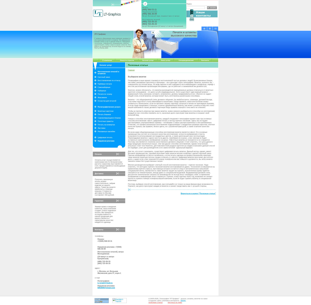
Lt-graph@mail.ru (105, 283)
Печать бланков (104, 114)
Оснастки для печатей (107, 101)
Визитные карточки (105, 111)
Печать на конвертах (106, 125)
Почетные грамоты (105, 121)
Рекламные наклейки (106, 131)
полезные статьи (155, 302)
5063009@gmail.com (106, 288)
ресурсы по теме (175, 302)
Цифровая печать (105, 137)
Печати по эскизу (105, 94)
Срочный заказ (104, 77)
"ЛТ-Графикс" (174, 298)
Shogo (183, 300)
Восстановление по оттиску (109, 80)
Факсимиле (102, 97)
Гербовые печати (105, 84)
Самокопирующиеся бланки (109, 118)
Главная (131, 70)
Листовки (101, 128)
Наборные (102, 91)
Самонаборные (104, 87)
